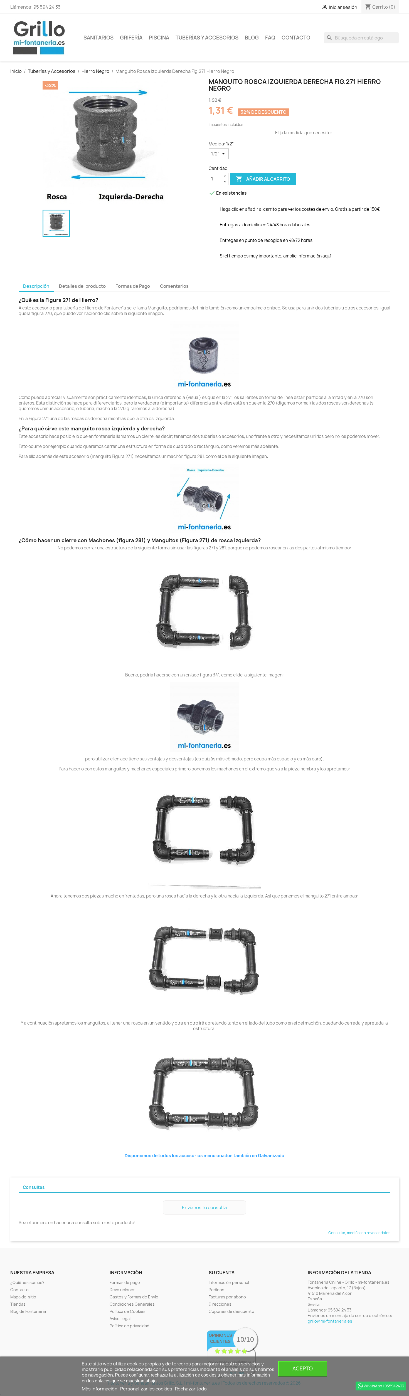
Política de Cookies (128, 1311)
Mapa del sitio (23, 1297)
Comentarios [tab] (174, 286)
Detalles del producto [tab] (82, 286)
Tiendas (18, 1304)
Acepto (302, 1368)
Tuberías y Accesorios (207, 37)
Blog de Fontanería (28, 1311)
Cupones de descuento (231, 1311)
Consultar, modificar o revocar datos (359, 1232)
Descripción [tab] (36, 286)
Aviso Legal (120, 1318)
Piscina (159, 37)
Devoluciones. (123, 1289)
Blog (252, 37)
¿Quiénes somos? (27, 1282)
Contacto (296, 37)
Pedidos (216, 1289)
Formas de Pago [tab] (132, 286)
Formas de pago (125, 1282)
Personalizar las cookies (146, 1389)
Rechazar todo (191, 1389)
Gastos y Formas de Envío (134, 1297)
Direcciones (220, 1304)
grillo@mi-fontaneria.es (330, 1321)
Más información (100, 1389)
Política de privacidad (129, 1325)
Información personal (229, 1282)
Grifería (131, 37)
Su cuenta (222, 1272)
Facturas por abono (227, 1297)
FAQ (270, 37)
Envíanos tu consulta (204, 1207)
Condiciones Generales (132, 1304)
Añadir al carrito (263, 178)
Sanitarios (98, 37)
